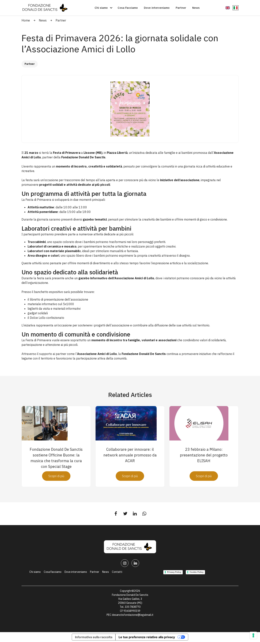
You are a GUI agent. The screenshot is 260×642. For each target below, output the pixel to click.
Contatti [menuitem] (117, 572)
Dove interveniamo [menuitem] (76, 572)
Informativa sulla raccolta (93, 637)
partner (61, 354)
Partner (61, 20)
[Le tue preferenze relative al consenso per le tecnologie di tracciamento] (253, 635)
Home (26, 20)
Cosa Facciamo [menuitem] (52, 572)
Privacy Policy (174, 572)
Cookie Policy (196, 572)
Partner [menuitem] (94, 572)
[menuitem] (100, 8)
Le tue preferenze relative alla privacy (147, 637)
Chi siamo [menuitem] (35, 572)
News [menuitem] (105, 572)
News (43, 20)
